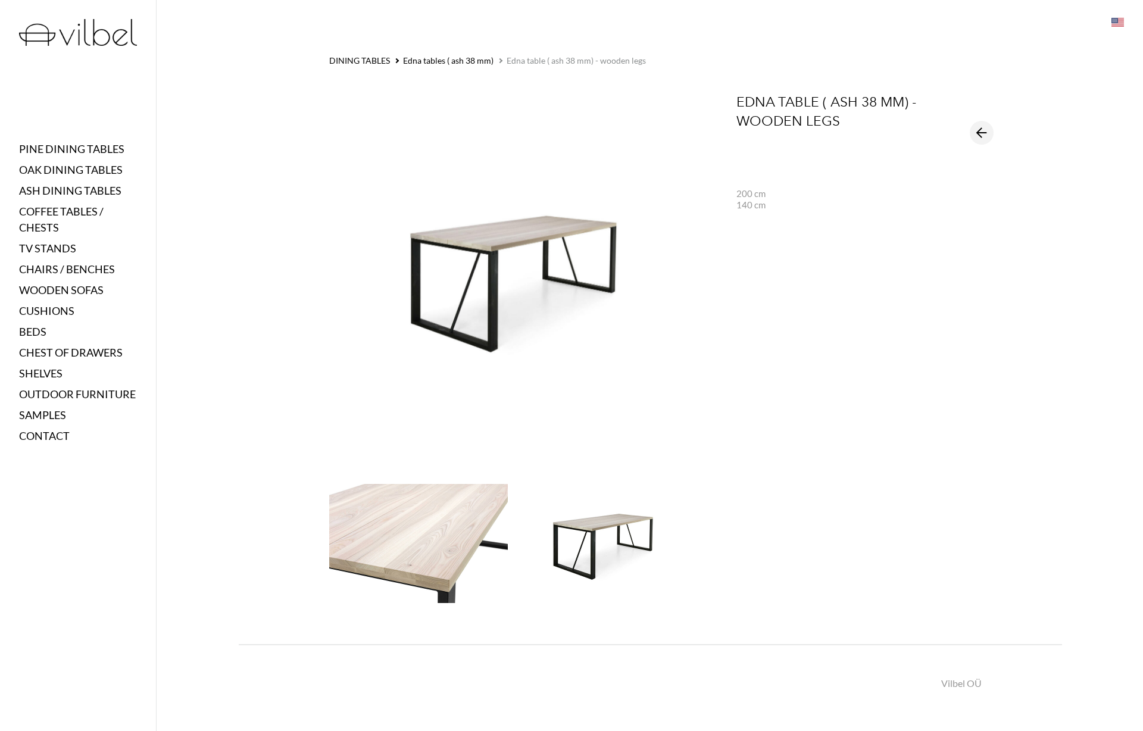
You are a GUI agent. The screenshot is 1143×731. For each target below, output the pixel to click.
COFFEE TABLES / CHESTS (61, 219)
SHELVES (41, 373)
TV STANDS (47, 248)
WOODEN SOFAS (61, 289)
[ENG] (1117, 21)
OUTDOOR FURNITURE (77, 394)
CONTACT (44, 435)
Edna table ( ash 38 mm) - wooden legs (576, 60)
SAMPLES (42, 414)
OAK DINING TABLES (71, 169)
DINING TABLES (359, 60)
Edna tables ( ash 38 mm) (448, 60)
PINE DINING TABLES (71, 148)
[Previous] (982, 133)
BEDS (32, 331)
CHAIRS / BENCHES (67, 269)
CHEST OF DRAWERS (71, 352)
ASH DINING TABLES (70, 190)
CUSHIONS (46, 310)
